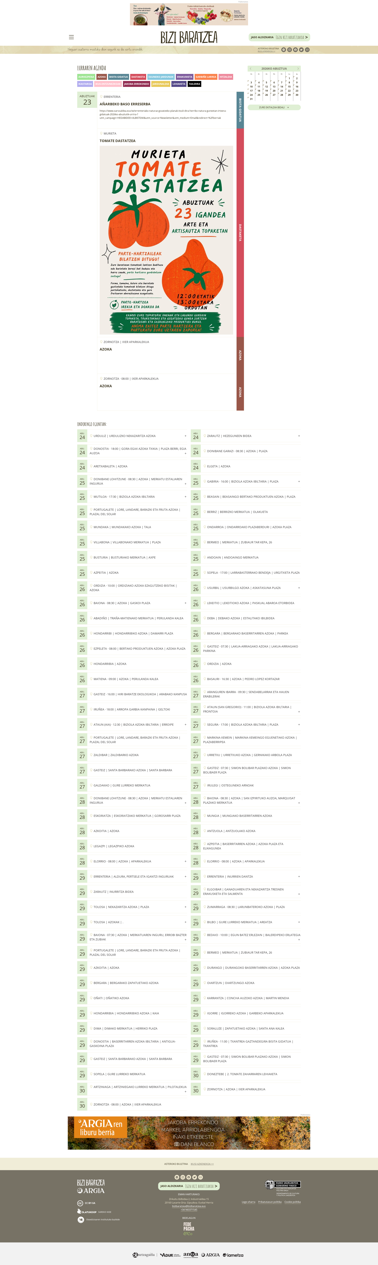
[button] (138, 435)
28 (281, 94)
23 (297, 90)
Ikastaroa (85, 84)
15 (289, 86)
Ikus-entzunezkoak (108, 84)
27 (274, 94)
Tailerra (194, 84)
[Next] (298, 68)
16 (297, 86)
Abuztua (280, 68)
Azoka (102, 76)
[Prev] (250, 68)
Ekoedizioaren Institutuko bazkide (103, 1219)
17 (251, 90)
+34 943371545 (189, 1209)
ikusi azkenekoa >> (266, 51)
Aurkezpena (86, 76)
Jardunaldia (161, 84)
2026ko (266, 68)
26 (266, 94)
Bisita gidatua (118, 76)
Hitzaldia (226, 76)
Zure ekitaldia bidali (272, 107)
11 (259, 86)
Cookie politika (293, 1201)
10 (251, 86)
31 (251, 99)
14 (281, 86)
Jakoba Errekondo (136, 84)
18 (259, 90)
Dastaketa (138, 76)
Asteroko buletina (268, 48)
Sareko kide (104, 1212)
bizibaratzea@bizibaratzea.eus (189, 1206)
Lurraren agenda (91, 68)
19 (266, 90)
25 (259, 94)
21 (281, 90)
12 (266, 86)
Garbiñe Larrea (206, 76)
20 (274, 90)
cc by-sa (89, 1203)
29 (289, 94)
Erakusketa (184, 76)
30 (297, 94)
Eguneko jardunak (161, 76)
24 (251, 94)
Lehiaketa (179, 84)
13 (274, 86)
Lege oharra (248, 1201)
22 (289, 90)
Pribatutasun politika (270, 1201)
